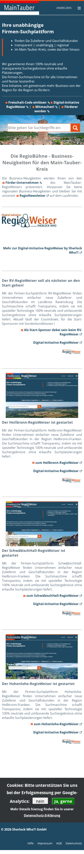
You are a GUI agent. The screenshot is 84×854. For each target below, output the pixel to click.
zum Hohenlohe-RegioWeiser (56, 724)
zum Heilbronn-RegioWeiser (57, 462)
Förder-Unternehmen (22, 182)
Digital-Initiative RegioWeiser (56, 342)
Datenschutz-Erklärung (42, 815)
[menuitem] (64, 8)
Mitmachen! (44, 107)
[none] (64, 8)
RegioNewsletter (32, 195)
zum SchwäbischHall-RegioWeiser (52, 595)
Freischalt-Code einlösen (27, 102)
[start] (19, 8)
